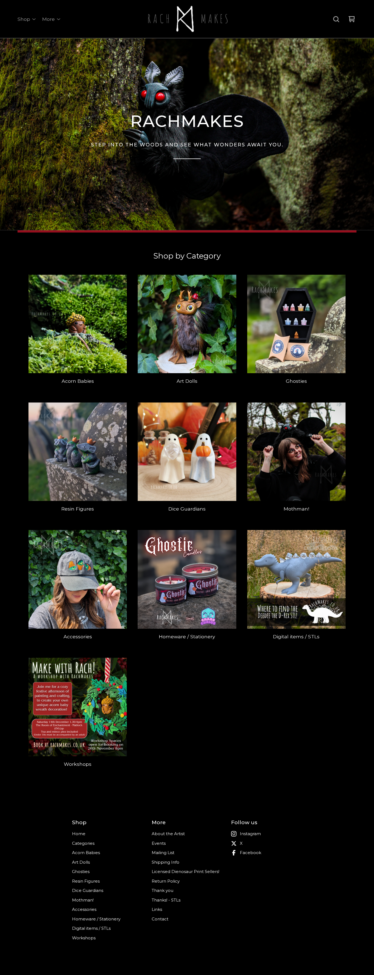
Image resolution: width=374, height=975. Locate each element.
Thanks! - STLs (166, 900)
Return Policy (166, 881)
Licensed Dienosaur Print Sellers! (185, 871)
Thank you (162, 890)
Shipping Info (165, 862)
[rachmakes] (187, 19)
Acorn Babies (86, 852)
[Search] (336, 19)
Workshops (84, 937)
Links (157, 909)
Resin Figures (86, 881)
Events (159, 843)
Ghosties (81, 871)
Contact (160, 919)
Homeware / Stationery (96, 919)
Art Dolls (81, 862)
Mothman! (83, 900)
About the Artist (168, 833)
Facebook (250, 852)
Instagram (250, 833)
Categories (83, 843)
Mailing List (163, 852)
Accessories (84, 909)
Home (78, 833)
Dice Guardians (87, 890)
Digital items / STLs (91, 928)
